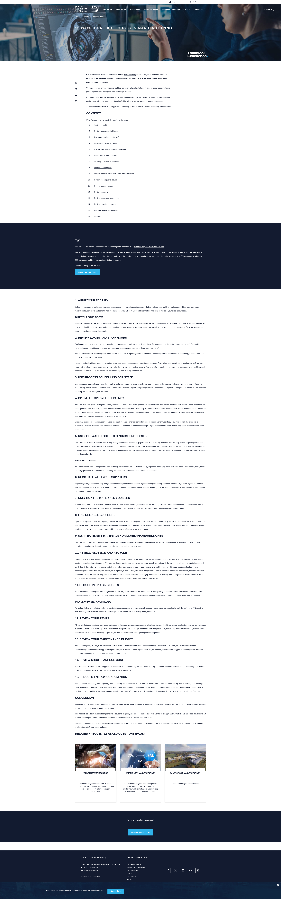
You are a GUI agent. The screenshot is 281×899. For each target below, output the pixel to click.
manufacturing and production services (149, 247)
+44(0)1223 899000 (91, 867)
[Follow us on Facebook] (168, 870)
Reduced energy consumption (106, 210)
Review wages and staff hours (106, 131)
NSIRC (129, 880)
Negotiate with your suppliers (105, 155)
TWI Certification (132, 870)
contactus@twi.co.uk (87, 272)
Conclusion (98, 216)
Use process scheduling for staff (106, 137)
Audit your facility (100, 125)
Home (77, 16)
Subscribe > (116, 891)
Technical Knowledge (90, 16)
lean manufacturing (189, 563)
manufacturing (130, 75)
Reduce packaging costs (103, 186)
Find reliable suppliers (103, 168)
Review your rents (101, 192)
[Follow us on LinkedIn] (183, 870)
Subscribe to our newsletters (90, 877)
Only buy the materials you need (106, 161)
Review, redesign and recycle (105, 180)
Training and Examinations (136, 867)
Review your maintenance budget (107, 198)
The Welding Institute (134, 864)
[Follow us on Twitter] (175, 870)
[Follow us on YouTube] (190, 870)
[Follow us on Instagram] (197, 870)
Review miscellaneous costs (105, 204)
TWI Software (131, 877)
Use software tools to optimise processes (110, 149)
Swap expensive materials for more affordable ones (114, 174)
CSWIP (129, 873)
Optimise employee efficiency (105, 143)
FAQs (102, 16)
